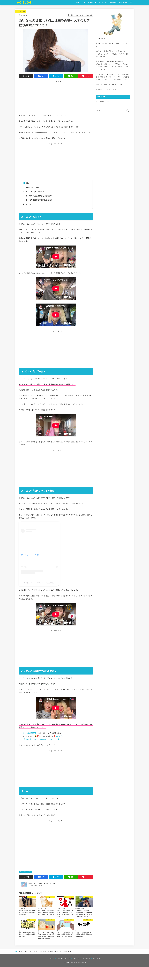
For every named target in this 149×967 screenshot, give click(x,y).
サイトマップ (103, 2)
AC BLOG (24, 2)
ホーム (78, 2)
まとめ (27, 204)
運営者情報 (113, 2)
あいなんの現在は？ (32, 187)
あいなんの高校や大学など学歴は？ (38, 196)
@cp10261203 (28, 733)
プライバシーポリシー (89, 2)
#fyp (27, 739)
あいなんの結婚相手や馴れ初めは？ (37, 200)
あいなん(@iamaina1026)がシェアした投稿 (38, 583)
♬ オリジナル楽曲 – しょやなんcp (44, 739)
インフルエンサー (21, 11)
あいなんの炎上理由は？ (33, 191)
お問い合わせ (123, 2)
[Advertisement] (56, 100)
